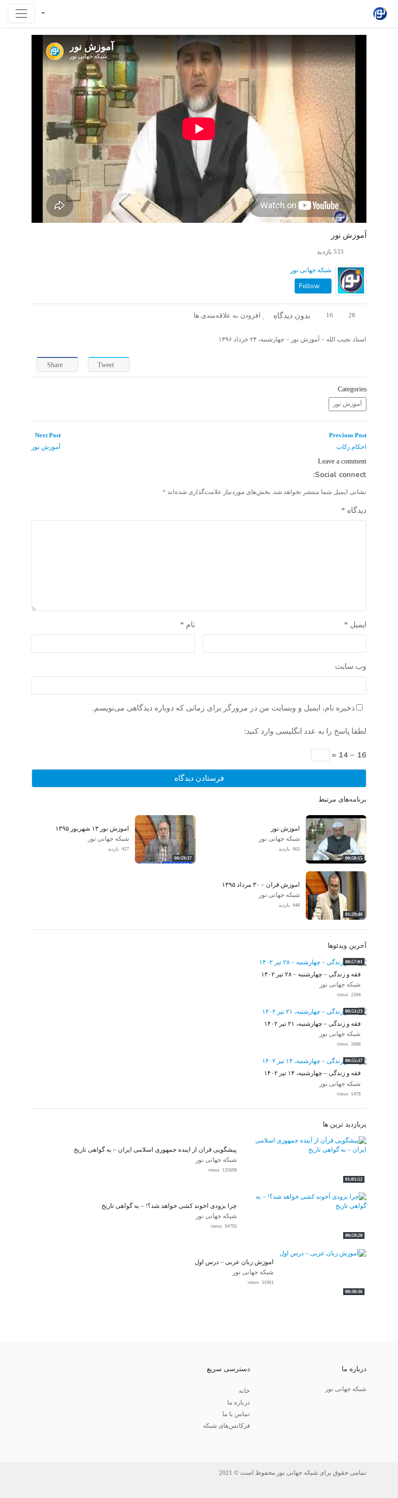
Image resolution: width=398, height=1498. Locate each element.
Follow (310, 286)
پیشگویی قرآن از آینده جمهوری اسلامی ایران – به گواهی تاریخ (155, 1149)
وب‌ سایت (350, 666)
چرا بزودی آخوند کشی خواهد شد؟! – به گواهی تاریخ (169, 1206)
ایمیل (355, 624)
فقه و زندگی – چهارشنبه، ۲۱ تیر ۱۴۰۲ (312, 1023)
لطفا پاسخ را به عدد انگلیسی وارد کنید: (305, 731)
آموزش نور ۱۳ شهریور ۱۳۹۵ (92, 828)
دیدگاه (353, 510)
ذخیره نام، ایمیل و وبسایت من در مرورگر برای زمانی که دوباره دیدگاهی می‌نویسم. (223, 708)
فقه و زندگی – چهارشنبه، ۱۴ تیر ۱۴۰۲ (312, 1073)
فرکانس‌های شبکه (226, 1425)
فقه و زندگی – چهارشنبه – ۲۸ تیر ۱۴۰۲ (311, 974)
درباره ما (238, 1402)
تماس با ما (236, 1414)
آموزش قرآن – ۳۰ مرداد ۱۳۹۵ (261, 884)
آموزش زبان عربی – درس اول (234, 1262)
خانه (244, 1391)
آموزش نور (347, 404)
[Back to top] (27, 1442)
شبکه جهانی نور (311, 270)
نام (187, 624)
